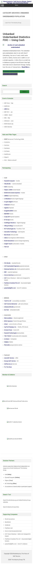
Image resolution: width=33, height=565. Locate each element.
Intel (6, 474)
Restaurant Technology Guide (16, 139)
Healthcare (7, 154)
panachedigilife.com (10, 544)
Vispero (7, 480)
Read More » (26, 67)
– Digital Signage (14, 222)
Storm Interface (9, 531)
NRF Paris (7, 103)
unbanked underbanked (10, 74)
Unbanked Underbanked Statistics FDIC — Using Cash (16, 37)
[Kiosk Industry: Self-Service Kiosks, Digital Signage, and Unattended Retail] (16, 3)
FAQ (5, 160)
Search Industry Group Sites (11, 507)
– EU (11, 361)
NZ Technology (9, 483)
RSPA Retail (7, 123)
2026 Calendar (8, 126)
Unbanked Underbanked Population (13, 71)
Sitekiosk (7, 525)
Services (6, 145)
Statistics (7, 142)
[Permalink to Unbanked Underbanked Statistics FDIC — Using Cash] (16, 47)
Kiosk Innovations (10, 519)
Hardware (7, 148)
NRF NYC (6, 112)
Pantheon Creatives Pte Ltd (12, 539)
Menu (16, 5)
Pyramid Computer (10, 477)
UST (6, 534)
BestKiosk (8, 522)
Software (7, 151)
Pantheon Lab (9, 528)
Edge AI (6, 157)
